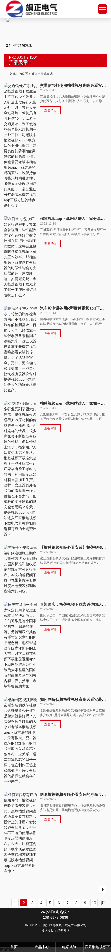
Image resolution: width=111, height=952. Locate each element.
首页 (34, 74)
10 (94, 903)
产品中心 (42, 947)
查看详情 (50, 110)
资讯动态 (47, 74)
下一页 (103, 890)
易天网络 (63, 931)
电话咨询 (69, 947)
